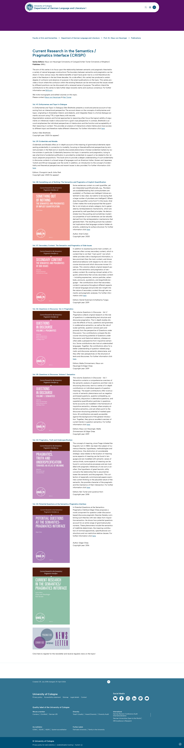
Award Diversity (90, 714)
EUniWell (44, 714)
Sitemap (65, 697)
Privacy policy (37, 697)
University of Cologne (50, 6)
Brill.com (49, 90)
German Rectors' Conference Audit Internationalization (125, 715)
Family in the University (96, 729)
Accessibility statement (52, 697)
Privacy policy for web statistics (44, 745)
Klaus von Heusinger (53, 97)
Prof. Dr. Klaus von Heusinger (116, 38)
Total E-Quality (78, 714)
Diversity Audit (103, 714)
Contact (84, 697)
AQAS (47, 729)
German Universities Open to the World (127, 718)
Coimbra (36, 714)
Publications (136, 38)
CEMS (35, 729)
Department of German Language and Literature (80, 38)
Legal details (74, 697)
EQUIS (41, 729)
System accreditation (59, 729)
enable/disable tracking (65, 745)
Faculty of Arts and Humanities (45, 38)
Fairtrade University (79, 729)
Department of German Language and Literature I (60, 8)
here (103, 128)
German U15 (53, 714)
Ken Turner (67, 97)
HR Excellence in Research (122, 721)
